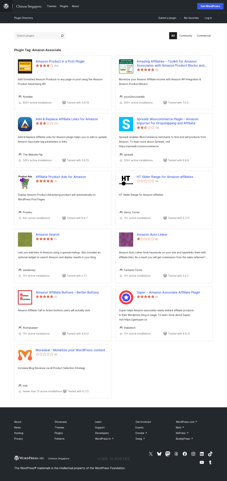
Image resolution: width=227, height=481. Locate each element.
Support (100, 427)
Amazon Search (47, 234)
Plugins (59, 432)
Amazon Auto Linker (152, 234)
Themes (59, 427)
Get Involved (143, 421)
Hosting (18, 432)
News (17, 427)
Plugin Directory (23, 17)
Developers (102, 432)
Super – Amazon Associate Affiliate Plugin (168, 292)
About (17, 421)
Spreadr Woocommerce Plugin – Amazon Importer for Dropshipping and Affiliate (167, 121)
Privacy (18, 438)
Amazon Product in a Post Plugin (60, 61)
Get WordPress (210, 6)
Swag (140, 438)
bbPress (182, 432)
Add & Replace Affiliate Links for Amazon (67, 119)
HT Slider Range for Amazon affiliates (165, 177)
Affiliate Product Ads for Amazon (61, 177)
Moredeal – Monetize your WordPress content (70, 350)
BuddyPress (184, 438)
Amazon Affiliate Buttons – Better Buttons (67, 292)
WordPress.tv (104, 438)
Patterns (60, 438)
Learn (98, 421)
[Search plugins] (62, 35)
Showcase (61, 421)
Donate (141, 432)
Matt (180, 427)
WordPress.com (186, 421)
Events (139, 427)
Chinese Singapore (58, 458)
